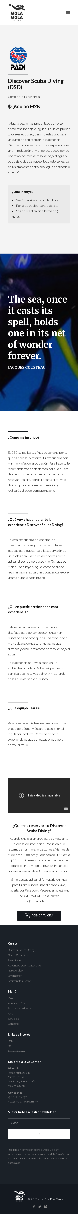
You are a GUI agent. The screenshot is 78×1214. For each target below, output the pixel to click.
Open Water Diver (18, 955)
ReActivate (14, 960)
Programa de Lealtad (20, 1008)
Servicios (13, 1018)
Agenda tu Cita (41, 915)
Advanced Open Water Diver (25, 965)
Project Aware (16, 1051)
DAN (11, 1046)
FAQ (10, 1013)
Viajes (11, 998)
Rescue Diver (16, 970)
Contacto (13, 1023)
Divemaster (15, 975)
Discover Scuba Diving (21, 950)
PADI (11, 1040)
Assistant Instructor (19, 981)
